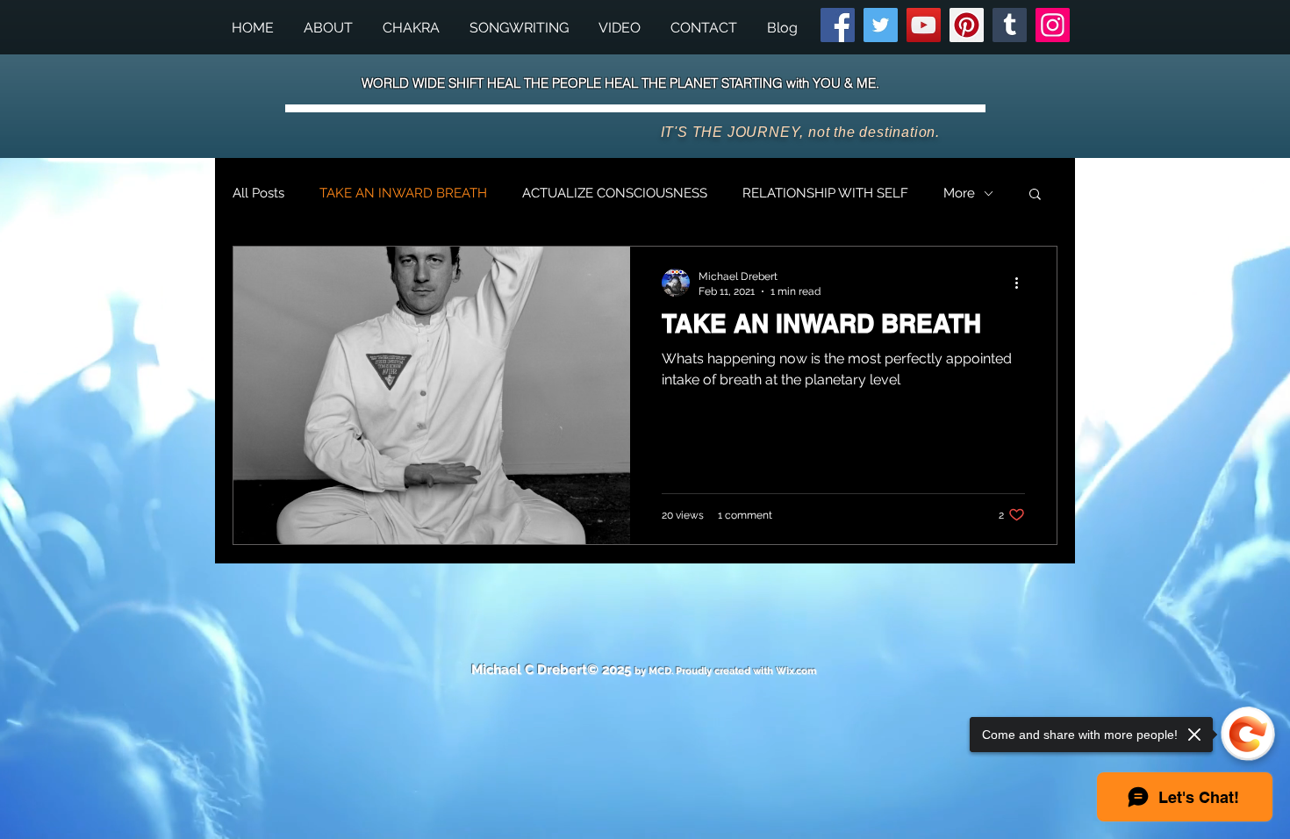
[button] (519, 28)
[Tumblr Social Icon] (1010, 25)
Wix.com (796, 671)
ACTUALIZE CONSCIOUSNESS (614, 193)
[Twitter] (881, 25)
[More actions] (1022, 282)
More (959, 193)
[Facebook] (838, 25)
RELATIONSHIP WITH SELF (825, 193)
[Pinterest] (967, 25)
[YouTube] (924, 25)
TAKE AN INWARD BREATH (403, 193)
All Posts (258, 193)
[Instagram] (1053, 25)
